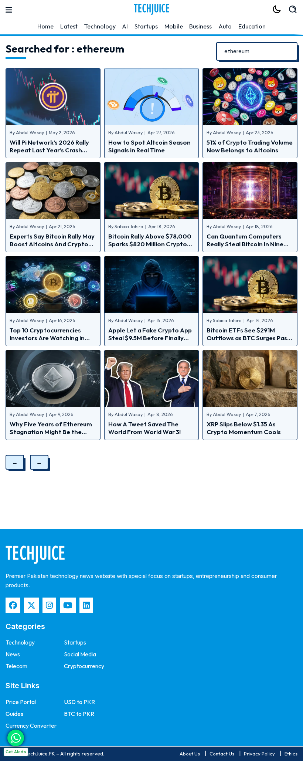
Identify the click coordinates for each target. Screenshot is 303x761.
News (13, 654)
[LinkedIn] (86, 605)
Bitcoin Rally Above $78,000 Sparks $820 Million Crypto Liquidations (149, 244)
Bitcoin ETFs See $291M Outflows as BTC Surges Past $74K (248, 337)
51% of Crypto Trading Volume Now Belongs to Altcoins (250, 146)
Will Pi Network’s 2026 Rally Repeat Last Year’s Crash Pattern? (49, 150)
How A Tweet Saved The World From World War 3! (144, 428)
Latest (69, 26)
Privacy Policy (259, 754)
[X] (31, 605)
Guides (14, 713)
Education (252, 26)
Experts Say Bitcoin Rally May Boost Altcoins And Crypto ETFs (52, 244)
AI (125, 26)
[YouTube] (68, 605)
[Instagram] (49, 605)
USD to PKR (79, 702)
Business (200, 26)
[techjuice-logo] (151, 9)
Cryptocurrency (84, 666)
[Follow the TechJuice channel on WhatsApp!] (15, 738)
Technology (100, 26)
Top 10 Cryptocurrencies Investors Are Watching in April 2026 (47, 337)
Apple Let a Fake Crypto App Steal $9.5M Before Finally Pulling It (150, 337)
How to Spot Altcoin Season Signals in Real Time (149, 146)
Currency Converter (31, 725)
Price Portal (21, 702)
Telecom (16, 666)
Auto (225, 26)
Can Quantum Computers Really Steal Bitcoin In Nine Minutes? (245, 244)
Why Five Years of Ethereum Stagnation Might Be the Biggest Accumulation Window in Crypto (51, 435)
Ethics (291, 754)
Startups (146, 26)
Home (45, 26)
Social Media (80, 654)
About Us (190, 754)
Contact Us (222, 754)
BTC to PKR (79, 713)
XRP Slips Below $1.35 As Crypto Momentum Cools (244, 428)
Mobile (173, 26)
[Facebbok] (13, 605)
